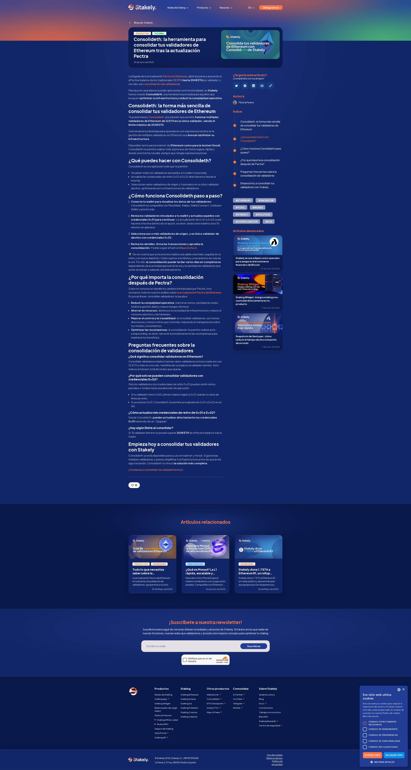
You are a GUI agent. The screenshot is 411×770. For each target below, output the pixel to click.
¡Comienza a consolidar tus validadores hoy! (155, 469)
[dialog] (384, 726)
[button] (384, 762)
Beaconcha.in (188, 247)
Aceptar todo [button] (372, 755)
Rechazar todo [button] (394, 755)
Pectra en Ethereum (175, 76)
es (249, 7)
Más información (371, 716)
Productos (203, 7)
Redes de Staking (176, 7)
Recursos (225, 7)
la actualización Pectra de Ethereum (199, 292)
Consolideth (156, 117)
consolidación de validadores (161, 84)
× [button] (403, 689)
